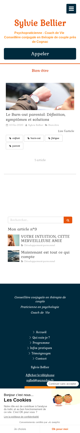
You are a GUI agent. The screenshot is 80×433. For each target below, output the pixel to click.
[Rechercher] (68, 220)
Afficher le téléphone (40, 375)
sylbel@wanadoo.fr (40, 380)
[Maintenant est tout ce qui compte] (13, 256)
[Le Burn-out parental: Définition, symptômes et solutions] (40, 96)
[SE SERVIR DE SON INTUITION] (13, 240)
